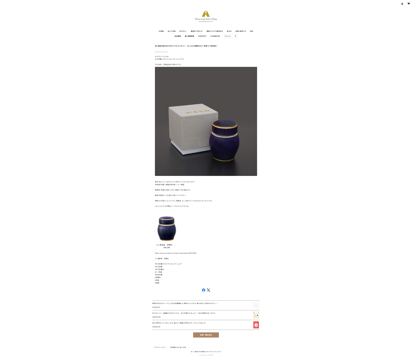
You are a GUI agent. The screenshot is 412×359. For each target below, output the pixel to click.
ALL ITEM (171, 31)
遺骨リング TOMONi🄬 (215, 31)
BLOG (229, 31)
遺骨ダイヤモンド (197, 31)
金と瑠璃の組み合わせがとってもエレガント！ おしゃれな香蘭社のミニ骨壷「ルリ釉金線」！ (186, 46)
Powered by (203, 355)
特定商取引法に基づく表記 (178, 347)
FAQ (251, 31)
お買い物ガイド (240, 31)
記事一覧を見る (206, 335)
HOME (161, 31)
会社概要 (177, 36)
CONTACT (202, 36)
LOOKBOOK (215, 36)
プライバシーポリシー (160, 347)
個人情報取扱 (189, 36)
